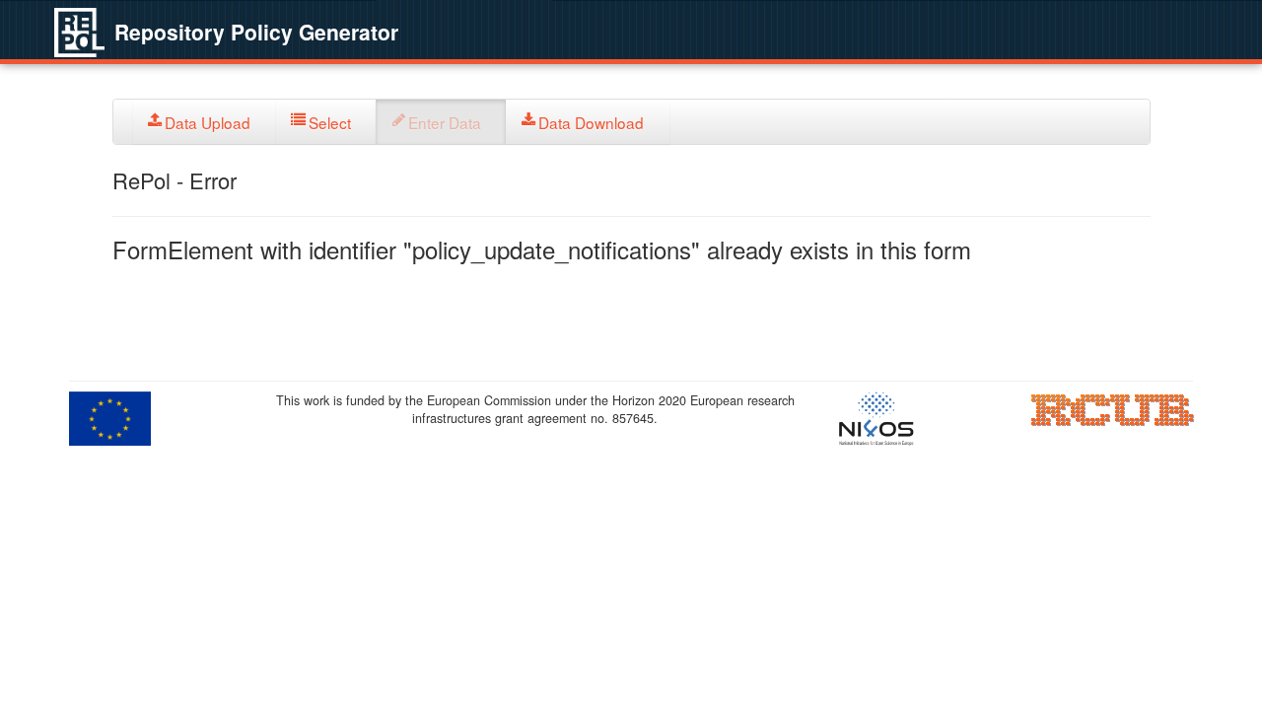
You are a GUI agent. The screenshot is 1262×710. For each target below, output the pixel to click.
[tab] (204, 122)
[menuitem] (204, 122)
